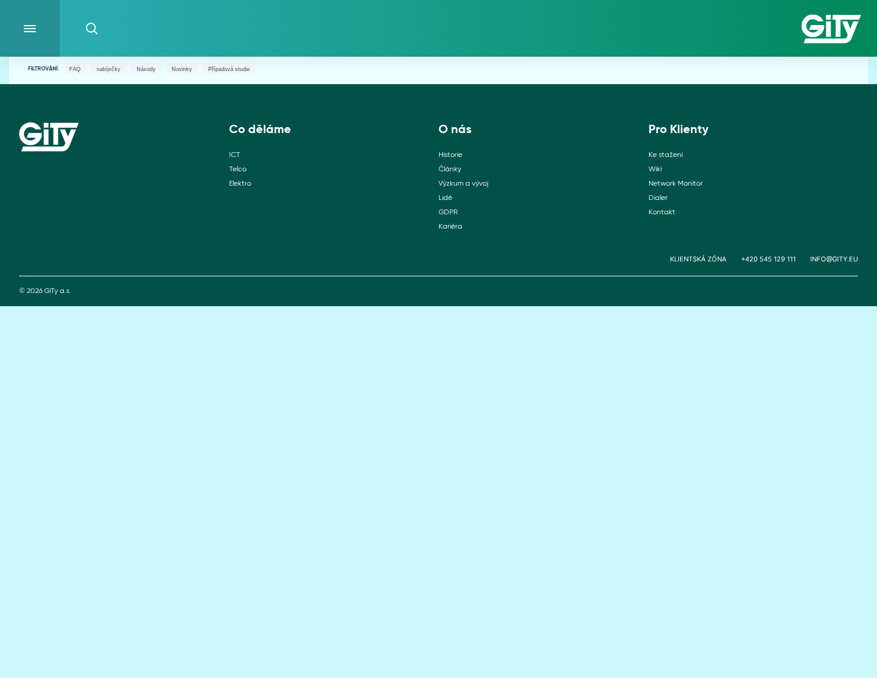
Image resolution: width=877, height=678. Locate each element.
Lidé (445, 198)
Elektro (240, 183)
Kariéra (450, 226)
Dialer (658, 198)
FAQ (75, 69)
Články (449, 169)
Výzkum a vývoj (463, 183)
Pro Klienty (679, 130)
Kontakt (662, 212)
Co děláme (260, 130)
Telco (237, 169)
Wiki (655, 169)
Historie (450, 155)
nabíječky (109, 69)
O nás (454, 130)
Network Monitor (676, 183)
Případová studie (229, 69)
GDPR (448, 212)
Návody (146, 69)
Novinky (182, 69)
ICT (234, 155)
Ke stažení (666, 155)
